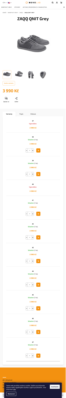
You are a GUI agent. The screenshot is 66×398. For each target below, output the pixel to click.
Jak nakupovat (7, 380)
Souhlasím (54, 387)
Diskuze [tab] (33, 114)
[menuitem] (6, 7)
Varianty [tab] (9, 114)
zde (14, 389)
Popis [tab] (21, 114)
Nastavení (11, 394)
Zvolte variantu (8, 83)
